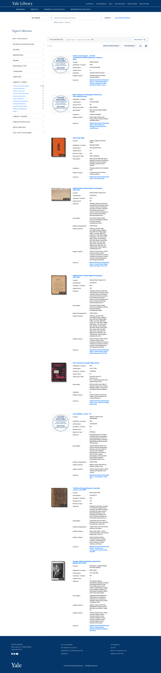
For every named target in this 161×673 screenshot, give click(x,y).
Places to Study (144, 4)
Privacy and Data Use (119, 650)
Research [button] (20, 9)
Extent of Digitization (23, 44)
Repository (18, 55)
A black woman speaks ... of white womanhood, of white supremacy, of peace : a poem (88, 57)
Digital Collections (22, 31)
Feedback (64, 653)
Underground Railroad (20, 109)
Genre (16, 60)
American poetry (18, 98)
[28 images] (58, 147)
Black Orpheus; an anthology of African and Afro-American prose (87, 95)
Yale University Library (22, 3)
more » (15, 111)
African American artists (20, 93)
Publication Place (21, 122)
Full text (67, 22)
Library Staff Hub (117, 653)
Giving (113, 647)
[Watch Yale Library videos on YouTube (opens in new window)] (17, 654)
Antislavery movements (20, 101)
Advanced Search (122, 18)
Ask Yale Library (120, 4)
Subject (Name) (20, 116)
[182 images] (60, 194)
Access (16, 49)
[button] (108, 18)
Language (17, 71)
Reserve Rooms (132, 4)
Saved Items (89, 4)
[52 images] (58, 372)
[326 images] (59, 497)
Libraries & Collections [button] (54, 9)
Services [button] (34, 9)
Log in (110, 4)
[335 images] (58, 285)
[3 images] (57, 570)
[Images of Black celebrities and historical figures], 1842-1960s (86, 562)
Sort (111, 46)
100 (129, 46)
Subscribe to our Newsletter (72, 650)
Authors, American (19, 91)
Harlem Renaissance (19, 104)
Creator (17, 77)
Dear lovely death (79, 138)
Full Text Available (22, 132)
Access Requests (101, 4)
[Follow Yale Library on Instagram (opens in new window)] (14, 654)
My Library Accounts (69, 647)
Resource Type (19, 66)
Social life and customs (20, 106)
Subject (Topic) (20, 82)
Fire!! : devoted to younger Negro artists (86, 363)
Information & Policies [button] (79, 9)
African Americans (19, 88)
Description (59, 22)
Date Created (19, 127)
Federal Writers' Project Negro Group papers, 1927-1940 (87, 189)
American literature (19, 96)
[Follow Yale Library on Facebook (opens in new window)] (12, 654)
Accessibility (115, 644)
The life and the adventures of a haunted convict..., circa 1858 (86, 489)
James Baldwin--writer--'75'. (82, 414)
